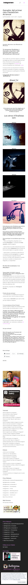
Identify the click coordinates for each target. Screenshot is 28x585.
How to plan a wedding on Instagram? (11, 443)
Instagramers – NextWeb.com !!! (10, 492)
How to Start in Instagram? (9, 415)
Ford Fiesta (7, 335)
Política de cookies (16, 579)
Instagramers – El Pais (8, 488)
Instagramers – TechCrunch (9, 495)
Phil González (7, 16)
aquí (22, 65)
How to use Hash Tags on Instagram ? (11, 440)
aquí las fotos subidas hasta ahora (13, 336)
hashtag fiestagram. (11, 342)
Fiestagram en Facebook (14, 235)
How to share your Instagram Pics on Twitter (13, 428)
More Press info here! (8, 497)
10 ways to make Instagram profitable (11, 433)
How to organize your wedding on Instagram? (13, 432)
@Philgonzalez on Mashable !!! (10, 484)
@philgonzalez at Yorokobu (9, 482)
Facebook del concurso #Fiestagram (12, 332)
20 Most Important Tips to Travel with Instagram (14, 441)
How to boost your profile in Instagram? (12, 417)
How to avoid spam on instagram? (10, 438)
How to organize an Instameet (9, 412)
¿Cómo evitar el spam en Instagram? (11, 458)
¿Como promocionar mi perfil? (9, 455)
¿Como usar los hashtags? (8, 452)
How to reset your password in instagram (12, 423)
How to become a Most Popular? (10, 414)
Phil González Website (8, 502)
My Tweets (5, 547)
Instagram (17, 63)
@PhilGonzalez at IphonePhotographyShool (13, 480)
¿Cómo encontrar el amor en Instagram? (12, 463)
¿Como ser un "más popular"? (9, 453)
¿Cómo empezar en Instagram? (10, 456)
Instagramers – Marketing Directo (10, 490)
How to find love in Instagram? (10, 430)
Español (20, 16)
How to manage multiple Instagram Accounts (13, 422)
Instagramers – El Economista (9, 486)
